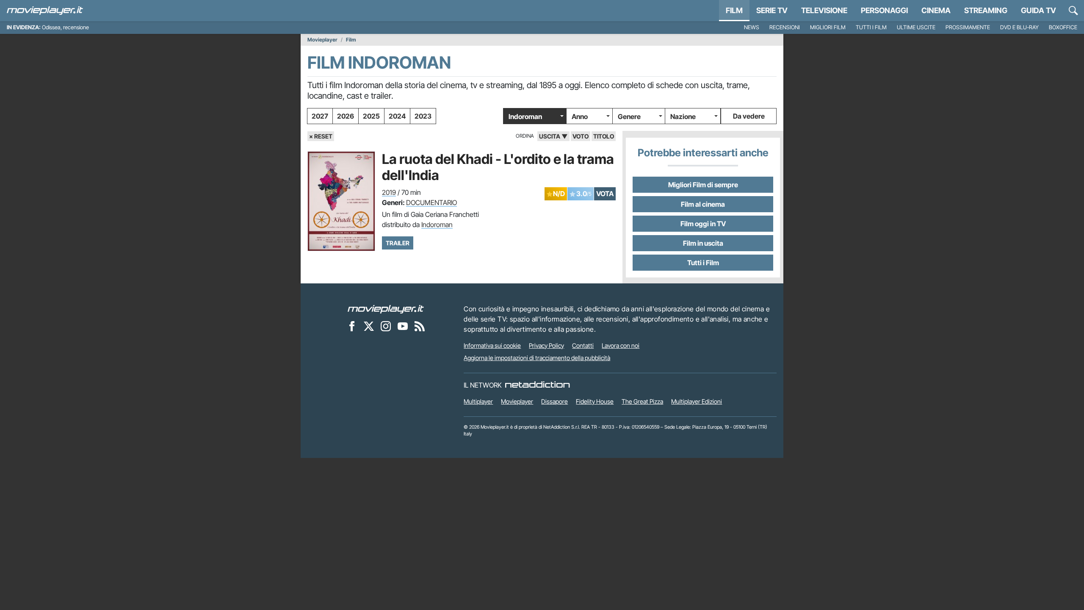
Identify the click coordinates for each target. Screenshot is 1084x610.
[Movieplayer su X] (368, 326)
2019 (389, 192)
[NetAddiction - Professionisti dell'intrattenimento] (537, 385)
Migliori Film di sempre (703, 184)
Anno (580, 116)
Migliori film (828, 27)
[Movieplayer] (386, 309)
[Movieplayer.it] (45, 10)
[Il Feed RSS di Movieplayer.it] (419, 326)
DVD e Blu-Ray (1019, 27)
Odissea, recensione (65, 27)
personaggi (884, 10)
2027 (320, 116)
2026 (345, 116)
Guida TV (1038, 10)
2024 (397, 116)
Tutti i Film (703, 262)
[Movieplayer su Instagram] (385, 326)
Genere (629, 116)
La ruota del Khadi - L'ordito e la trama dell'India (498, 167)
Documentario (431, 202)
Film (734, 10)
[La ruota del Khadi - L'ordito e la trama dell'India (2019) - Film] (341, 201)
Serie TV (772, 10)
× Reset (320, 136)
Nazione (683, 116)
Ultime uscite (916, 27)
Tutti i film (871, 27)
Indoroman (525, 116)
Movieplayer (322, 39)
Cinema (936, 10)
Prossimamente (968, 27)
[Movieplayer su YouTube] (402, 326)
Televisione (824, 10)
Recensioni (784, 27)
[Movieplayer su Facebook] (351, 326)
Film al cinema (703, 204)
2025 (371, 116)
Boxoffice (1063, 27)
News (751, 27)
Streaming (985, 10)
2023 (423, 116)
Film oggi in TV (703, 223)
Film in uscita (703, 243)
